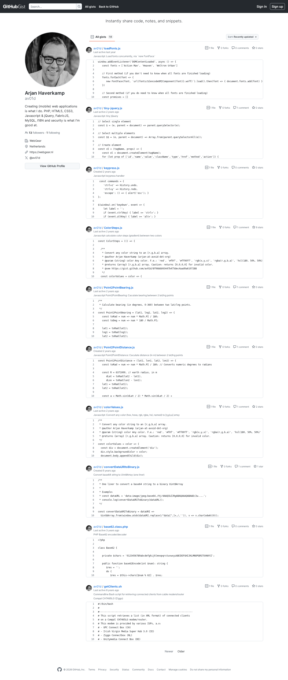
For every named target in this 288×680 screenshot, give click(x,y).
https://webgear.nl (41, 152)
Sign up (277, 6)
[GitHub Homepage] (59, 669)
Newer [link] (169, 651)
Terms (91, 669)
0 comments (242, 47)
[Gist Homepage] (14, 6)
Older (181, 651)
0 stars (259, 47)
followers (37, 132)
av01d (97, 48)
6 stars (259, 227)
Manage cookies (178, 669)
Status (125, 669)
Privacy (102, 669)
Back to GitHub (109, 6)
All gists (90, 6)
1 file (211, 47)
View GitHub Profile (52, 166)
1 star (260, 466)
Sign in (262, 6)
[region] (174, 79)
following (53, 132)
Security (114, 669)
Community (138, 669)
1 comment (242, 107)
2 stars (259, 406)
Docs (151, 669)
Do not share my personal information (210, 669)
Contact (161, 669)
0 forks (224, 47)
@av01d (35, 157)
